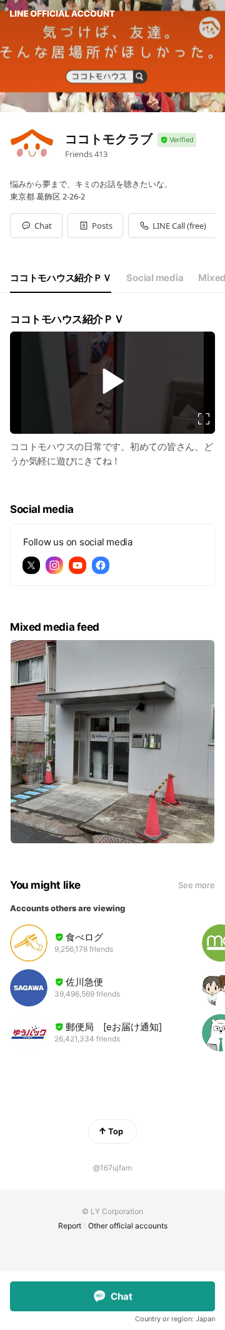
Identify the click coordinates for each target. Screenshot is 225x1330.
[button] (95, 225)
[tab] (60, 278)
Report (69, 1225)
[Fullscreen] (203, 418)
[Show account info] (177, 140)
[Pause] (112, 381)
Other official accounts (128, 1225)
